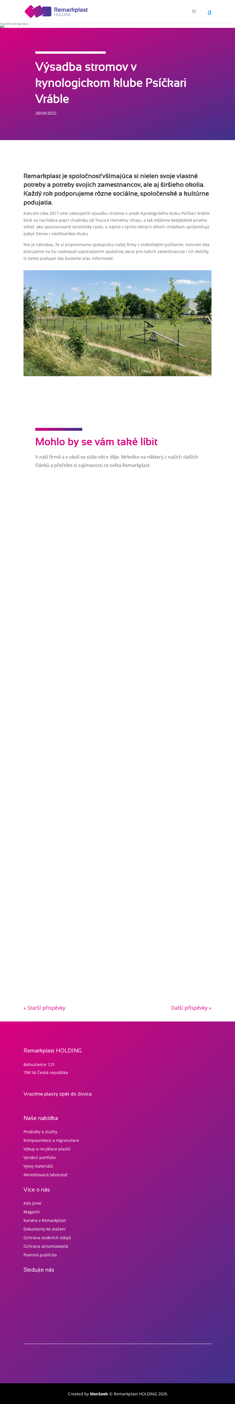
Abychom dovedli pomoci (58, 680)
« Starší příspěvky (44, 1007)
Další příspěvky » (191, 1007)
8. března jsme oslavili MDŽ (61, 850)
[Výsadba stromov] (117, 374)
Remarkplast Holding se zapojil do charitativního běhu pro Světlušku (107, 510)
